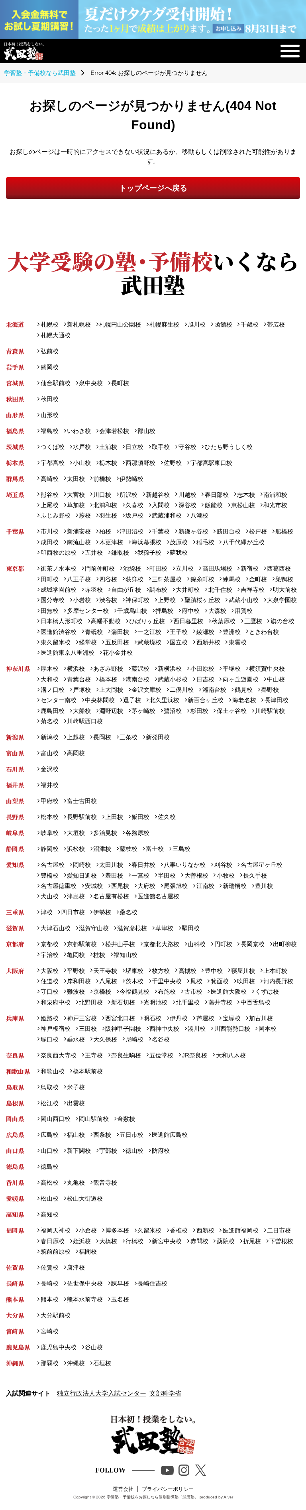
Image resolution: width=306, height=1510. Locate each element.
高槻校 (187, 971)
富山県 (15, 753)
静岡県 (15, 849)
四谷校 (108, 579)
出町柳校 (285, 944)
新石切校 (123, 1002)
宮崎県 (15, 1331)
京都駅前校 (82, 944)
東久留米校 (55, 642)
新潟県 (15, 737)
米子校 (76, 1087)
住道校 (49, 981)
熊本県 (15, 1299)
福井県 (15, 785)
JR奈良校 (194, 1055)
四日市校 (73, 912)
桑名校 (128, 912)
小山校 (82, 463)
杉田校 (199, 711)
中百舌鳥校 (255, 1002)
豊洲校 (231, 632)
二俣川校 (182, 690)
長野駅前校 (82, 817)
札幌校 (49, 324)
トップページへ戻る (153, 188)
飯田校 (140, 817)
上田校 (114, 817)
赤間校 (199, 1241)
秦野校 (270, 690)
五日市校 (131, 1135)
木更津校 (111, 542)
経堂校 (88, 642)
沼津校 (102, 849)
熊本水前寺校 (85, 1299)
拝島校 (164, 611)
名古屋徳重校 (58, 886)
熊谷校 (49, 495)
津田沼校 (131, 531)
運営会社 (123, 1489)
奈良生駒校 (126, 1055)
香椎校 (179, 1230)
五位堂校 (161, 1055)
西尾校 (120, 886)
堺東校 (134, 971)
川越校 (187, 495)
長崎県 (15, 1283)
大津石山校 (55, 928)
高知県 (15, 1214)
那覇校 (49, 1363)
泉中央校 (91, 383)
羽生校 (108, 515)
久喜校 (134, 505)
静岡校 (49, 849)
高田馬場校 (217, 568)
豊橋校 (49, 875)
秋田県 (15, 399)
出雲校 (76, 1103)
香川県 (15, 1182)
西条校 (102, 1135)
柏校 (105, 531)
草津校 (164, 928)
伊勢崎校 (131, 479)
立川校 (185, 568)
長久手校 (255, 875)
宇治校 (49, 955)
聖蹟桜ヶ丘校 (202, 600)
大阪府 (15, 971)
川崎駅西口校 (85, 721)
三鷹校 (253, 621)
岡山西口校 (55, 1119)
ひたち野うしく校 (228, 447)
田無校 (49, 611)
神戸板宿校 (55, 1029)
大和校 (49, 679)
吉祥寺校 (252, 590)
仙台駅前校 (55, 383)
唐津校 (76, 1267)
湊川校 (197, 1029)
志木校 (246, 495)
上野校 (167, 600)
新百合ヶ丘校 (206, 700)
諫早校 (120, 1283)
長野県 (15, 817)
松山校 (49, 1198)
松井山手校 (120, 944)
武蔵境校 (149, 642)
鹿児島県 (18, 1347)
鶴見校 (243, 690)
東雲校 (237, 642)
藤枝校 (128, 849)
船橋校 (284, 531)
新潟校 (49, 737)
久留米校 (149, 1230)
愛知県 (15, 864)
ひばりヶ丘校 (147, 621)
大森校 (217, 611)
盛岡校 (49, 367)
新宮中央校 (167, 1241)
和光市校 (275, 505)
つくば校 (52, 447)
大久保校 (105, 1039)
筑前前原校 (55, 1251)
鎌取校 (120, 552)
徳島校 (49, 1166)
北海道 (15, 324)
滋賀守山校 (94, 928)
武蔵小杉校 (173, 679)
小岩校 (82, 600)
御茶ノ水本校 (58, 568)
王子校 (179, 632)
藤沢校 (140, 668)
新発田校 (158, 737)
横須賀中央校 (267, 668)
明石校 (152, 1018)
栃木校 (108, 463)
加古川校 (261, 1018)
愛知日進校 (82, 875)
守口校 (49, 991)
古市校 (193, 991)
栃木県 (15, 463)
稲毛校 (205, 542)
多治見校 (105, 833)
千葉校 (161, 531)
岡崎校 (82, 865)
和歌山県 (18, 1071)
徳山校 (134, 1151)
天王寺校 (105, 971)
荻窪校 (134, 579)
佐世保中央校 (85, 1283)
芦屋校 (205, 1018)
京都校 (49, 944)
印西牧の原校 (58, 552)
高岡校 (76, 753)
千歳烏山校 (132, 611)
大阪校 (49, 971)
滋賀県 (15, 928)
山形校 (49, 415)
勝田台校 (228, 531)
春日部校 (216, 495)
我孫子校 (149, 552)
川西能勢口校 (232, 1029)
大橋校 (108, 1241)
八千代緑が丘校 (243, 542)
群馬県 (15, 478)
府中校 (191, 611)
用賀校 (243, 611)
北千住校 (220, 590)
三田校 (88, 1029)
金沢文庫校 (146, 690)
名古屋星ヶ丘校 (261, 865)
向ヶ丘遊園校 (240, 679)
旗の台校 (282, 621)
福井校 (49, 785)
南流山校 (79, 542)
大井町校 (188, 590)
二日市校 (279, 1230)
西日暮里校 (188, 621)
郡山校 (146, 431)
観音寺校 (105, 1182)
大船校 (82, 711)
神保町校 (137, 600)
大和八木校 (230, 1055)
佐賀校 (49, 1267)
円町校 (223, 944)
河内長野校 (278, 981)
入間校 (161, 505)
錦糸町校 (202, 579)
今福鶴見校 (134, 991)
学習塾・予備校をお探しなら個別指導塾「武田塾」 (152, 1497)
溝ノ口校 (52, 690)
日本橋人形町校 (61, 621)
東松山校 (243, 505)
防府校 (161, 1151)
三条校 (128, 737)
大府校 (146, 886)
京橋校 (102, 991)
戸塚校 (82, 690)
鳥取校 (49, 1087)
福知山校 (125, 955)
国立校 (179, 642)
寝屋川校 (243, 971)
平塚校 (231, 668)
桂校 (99, 955)
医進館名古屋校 (158, 896)
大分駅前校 (55, 1315)
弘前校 (49, 351)
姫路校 (49, 1018)
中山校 (276, 679)
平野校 (76, 971)
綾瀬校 (205, 632)
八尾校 (108, 981)
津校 (46, 912)
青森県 (15, 351)
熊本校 (49, 1299)
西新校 (205, 1230)
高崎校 (49, 479)
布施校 (167, 991)
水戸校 (82, 447)
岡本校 (267, 1029)
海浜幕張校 (146, 542)
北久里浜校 (164, 700)
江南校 (205, 886)
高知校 (49, 1214)
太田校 (76, 479)
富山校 (49, 753)
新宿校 (249, 568)
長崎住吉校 (152, 1283)
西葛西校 (279, 568)
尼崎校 (134, 1039)
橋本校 (108, 679)
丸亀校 (76, 1182)
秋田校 (49, 399)
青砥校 (94, 632)
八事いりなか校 (185, 865)
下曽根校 (281, 1241)
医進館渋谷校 (58, 632)
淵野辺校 (111, 711)
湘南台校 (214, 690)
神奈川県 (18, 668)
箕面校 (219, 981)
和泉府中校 (55, 1002)
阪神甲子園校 (123, 1029)
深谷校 (187, 505)
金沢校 (49, 769)
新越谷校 (158, 495)
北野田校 (91, 1002)
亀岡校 (76, 955)
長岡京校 (252, 944)
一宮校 (140, 875)
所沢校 (128, 495)
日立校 (134, 447)
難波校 (76, 991)
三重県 (15, 912)
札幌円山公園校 (120, 324)
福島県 (15, 431)
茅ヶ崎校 (143, 711)
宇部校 (108, 1151)
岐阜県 (15, 833)
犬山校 (49, 896)
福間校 (88, 1251)
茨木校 (134, 981)
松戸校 (258, 531)
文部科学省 (165, 1393)
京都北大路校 (161, 944)
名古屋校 (52, 865)
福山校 (76, 1135)
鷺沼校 (173, 711)
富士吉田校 (82, 801)
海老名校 (244, 700)
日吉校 (205, 679)
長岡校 (102, 737)
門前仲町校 (100, 568)
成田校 (49, 542)
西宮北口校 (120, 1018)
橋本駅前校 (88, 1071)
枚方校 (161, 971)
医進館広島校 (170, 1135)
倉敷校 (126, 1119)
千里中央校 (167, 981)
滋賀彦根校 (132, 928)
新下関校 (79, 1151)
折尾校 (252, 1241)
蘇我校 (179, 552)
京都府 (15, 944)
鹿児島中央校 (58, 1347)
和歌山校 (52, 1071)
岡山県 (15, 1118)
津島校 (76, 896)
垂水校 (76, 1039)
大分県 (15, 1315)
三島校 (181, 849)
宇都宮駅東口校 (211, 463)
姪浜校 (82, 1241)
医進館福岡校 (240, 1230)
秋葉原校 (223, 621)
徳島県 (15, 1166)
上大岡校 (111, 690)
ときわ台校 (264, 632)
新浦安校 (79, 531)
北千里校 (188, 1002)
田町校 (49, 579)
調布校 (158, 590)
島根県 (15, 1103)
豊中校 (213, 971)
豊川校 (264, 886)
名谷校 (161, 1039)
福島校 (49, 431)
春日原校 (52, 1241)
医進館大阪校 (228, 991)
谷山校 (94, 1347)
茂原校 (179, 542)
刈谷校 (223, 865)
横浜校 (76, 668)
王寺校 (94, 1055)
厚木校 (49, 668)
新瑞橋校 (234, 886)
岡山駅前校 (94, 1119)
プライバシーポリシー (168, 1489)
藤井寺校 (220, 1002)
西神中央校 (164, 1029)
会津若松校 (114, 431)
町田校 (158, 568)
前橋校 (102, 479)
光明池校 (155, 1002)
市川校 (49, 531)
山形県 (15, 415)
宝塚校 (231, 1018)
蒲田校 (120, 632)
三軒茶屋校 (167, 579)
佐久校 (167, 817)
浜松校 (76, 849)
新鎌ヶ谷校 (193, 531)
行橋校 (134, 1241)
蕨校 (85, 515)
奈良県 (15, 1055)
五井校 (94, 552)
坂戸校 (134, 515)
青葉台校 (79, 679)
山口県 (15, 1150)
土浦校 (108, 447)
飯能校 (213, 505)
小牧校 (225, 875)
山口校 (49, 1151)
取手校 (161, 447)
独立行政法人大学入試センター (101, 1393)
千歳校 (249, 324)
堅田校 (191, 928)
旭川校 (197, 324)
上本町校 (275, 971)
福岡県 (15, 1230)
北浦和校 (105, 505)
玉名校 (120, 1299)
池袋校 (132, 568)
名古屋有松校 (111, 896)
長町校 (120, 383)
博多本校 (117, 1230)
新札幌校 (79, 324)
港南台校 (137, 679)
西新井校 (208, 642)
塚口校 (49, 1039)
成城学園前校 (58, 590)
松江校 (49, 1103)
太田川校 (111, 865)
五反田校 (117, 642)
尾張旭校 (176, 886)
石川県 (15, 769)
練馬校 (231, 579)
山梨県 (15, 801)
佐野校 (173, 463)
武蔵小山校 (243, 600)
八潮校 (199, 515)
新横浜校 (170, 668)
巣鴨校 (284, 579)
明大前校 (285, 590)
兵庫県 (15, 1018)
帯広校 (276, 324)
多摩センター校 (88, 611)
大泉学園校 (282, 600)
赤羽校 (94, 590)
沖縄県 (15, 1363)
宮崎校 (49, 1331)
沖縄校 (76, 1363)
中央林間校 (100, 700)
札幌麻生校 (164, 324)
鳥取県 (15, 1087)
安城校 (94, 886)
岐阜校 (49, 833)
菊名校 (49, 721)
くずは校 (267, 991)
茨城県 (15, 447)
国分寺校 (52, 600)
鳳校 (196, 981)
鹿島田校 (52, 711)
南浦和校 (275, 495)
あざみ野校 (108, 668)
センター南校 (58, 700)
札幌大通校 (55, 335)
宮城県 (15, 383)
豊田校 (114, 875)
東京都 (15, 568)
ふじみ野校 (55, 515)
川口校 (102, 495)
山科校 (197, 944)
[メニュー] (290, 51)
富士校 (155, 849)
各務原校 (137, 833)
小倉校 (88, 1230)
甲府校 (49, 801)
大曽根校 (196, 875)
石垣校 (102, 1363)
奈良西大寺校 (58, 1055)
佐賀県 (15, 1267)
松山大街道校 (85, 1198)
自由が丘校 (126, 590)
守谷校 (187, 447)
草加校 (76, 505)
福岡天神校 (55, 1230)
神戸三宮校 (82, 1018)
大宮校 (76, 495)
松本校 (49, 817)
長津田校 (276, 700)
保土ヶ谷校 (231, 711)
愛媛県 (15, 1198)
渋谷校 (108, 600)
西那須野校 (140, 463)
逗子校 (132, 700)
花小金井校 (118, 653)
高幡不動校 (106, 621)
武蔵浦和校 (167, 515)
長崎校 (49, 1283)
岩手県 (15, 367)
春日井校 (143, 865)
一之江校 (149, 632)
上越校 (76, 737)
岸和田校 (79, 981)
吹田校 (246, 981)
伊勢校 (102, 912)
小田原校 (202, 668)
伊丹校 (179, 1018)
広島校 (49, 1135)
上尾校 (49, 505)
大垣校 (76, 833)
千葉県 (15, 531)
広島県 (15, 1134)
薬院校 (225, 1241)
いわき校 (79, 431)
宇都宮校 (52, 463)
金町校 (258, 579)
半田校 (167, 875)
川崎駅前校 (270, 711)
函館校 (223, 324)
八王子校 (79, 579)
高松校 (49, 1182)
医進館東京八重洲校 (67, 653)
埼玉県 (15, 494)
